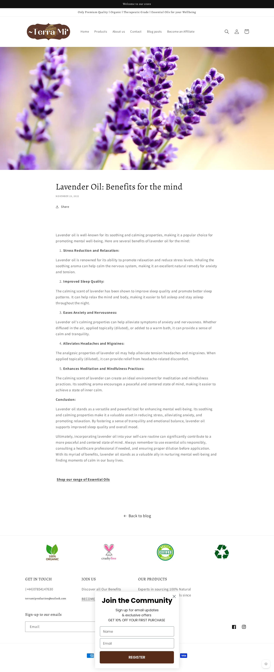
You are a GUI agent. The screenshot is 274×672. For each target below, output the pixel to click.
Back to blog (140, 515)
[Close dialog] (174, 596)
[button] (227, 32)
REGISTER (137, 657)
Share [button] (65, 207)
